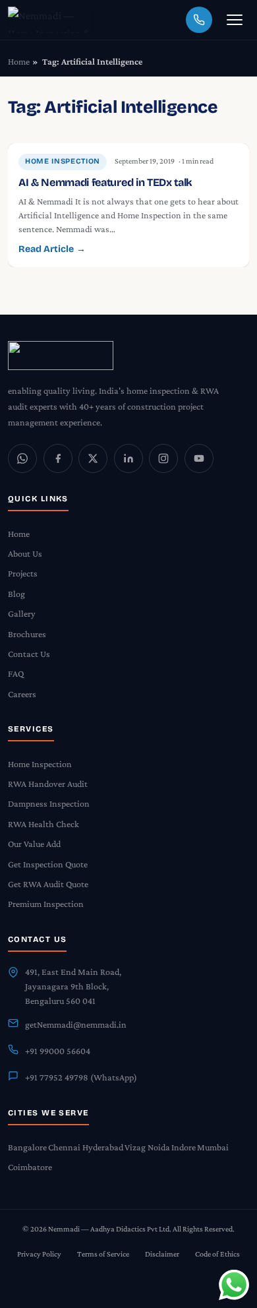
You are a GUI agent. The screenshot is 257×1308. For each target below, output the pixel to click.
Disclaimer (162, 1254)
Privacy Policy (39, 1254)
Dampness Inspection (49, 803)
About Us (25, 553)
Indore (183, 1147)
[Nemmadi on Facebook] (57, 458)
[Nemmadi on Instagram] (163, 458)
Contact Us (29, 653)
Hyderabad (102, 1147)
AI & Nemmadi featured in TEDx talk (105, 182)
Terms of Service (103, 1254)
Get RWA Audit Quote (48, 884)
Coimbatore (30, 1167)
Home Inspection (62, 161)
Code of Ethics (217, 1254)
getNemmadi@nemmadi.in (76, 1024)
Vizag (135, 1147)
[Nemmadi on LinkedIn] (128, 458)
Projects (23, 573)
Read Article (52, 249)
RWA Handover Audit (48, 783)
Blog (16, 593)
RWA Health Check (43, 824)
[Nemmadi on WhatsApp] (22, 458)
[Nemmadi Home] (128, 355)
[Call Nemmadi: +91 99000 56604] (199, 20)
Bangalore (27, 1147)
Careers (22, 694)
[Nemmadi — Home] (50, 20)
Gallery (22, 613)
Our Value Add (34, 843)
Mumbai (213, 1147)
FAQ (16, 673)
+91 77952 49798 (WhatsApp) (81, 1077)
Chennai (64, 1147)
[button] (234, 19)
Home (19, 61)
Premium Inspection (46, 903)
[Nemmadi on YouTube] (199, 458)
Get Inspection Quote (48, 864)
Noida (159, 1147)
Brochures (27, 634)
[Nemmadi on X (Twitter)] (92, 458)
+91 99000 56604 (57, 1050)
